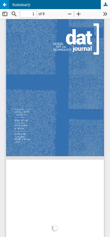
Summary (21, 4)
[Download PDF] (105, 4)
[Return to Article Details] (4, 4)
